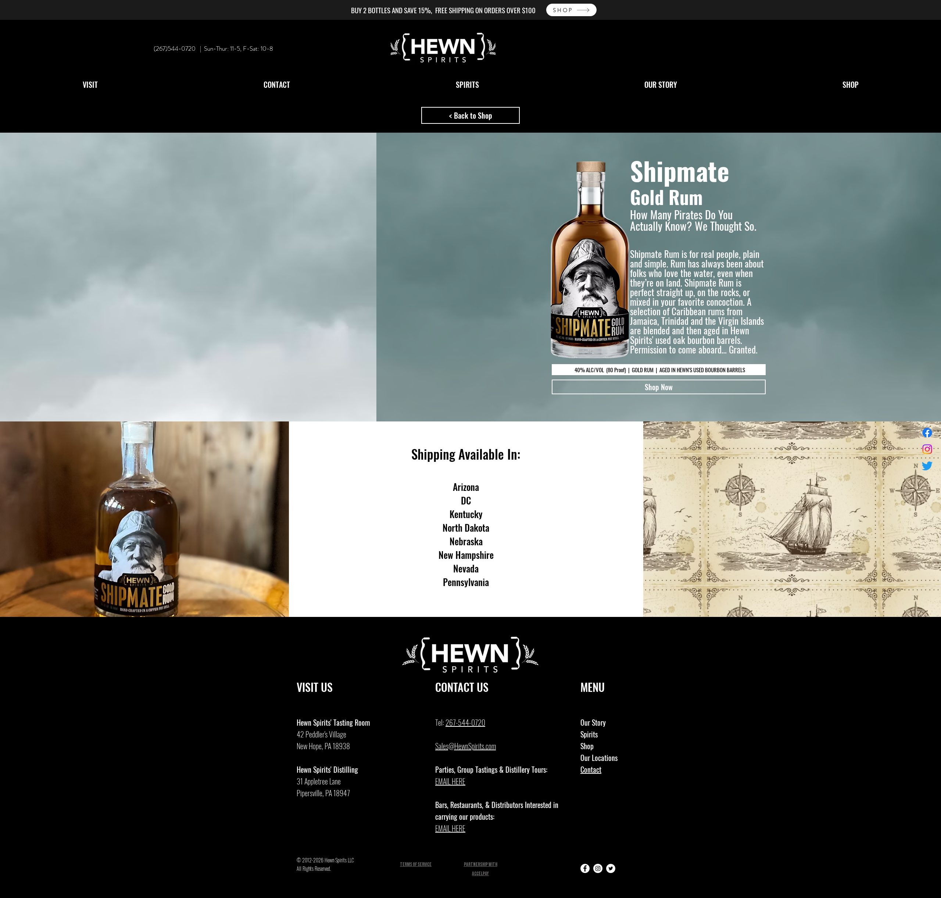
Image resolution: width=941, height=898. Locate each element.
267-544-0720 (465, 722)
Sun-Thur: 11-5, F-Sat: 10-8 (238, 48)
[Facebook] (927, 432)
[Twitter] (927, 465)
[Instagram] (927, 449)
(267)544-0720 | (179, 48)
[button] (90, 84)
